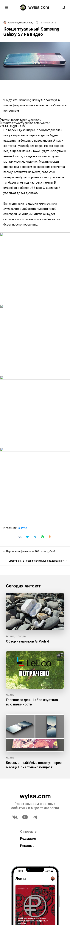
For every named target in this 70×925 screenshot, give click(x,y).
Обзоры (20, 636)
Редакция (28, 839)
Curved (22, 528)
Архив (10, 636)
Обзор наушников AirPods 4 (27, 641)
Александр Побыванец (20, 22)
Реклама (27, 846)
